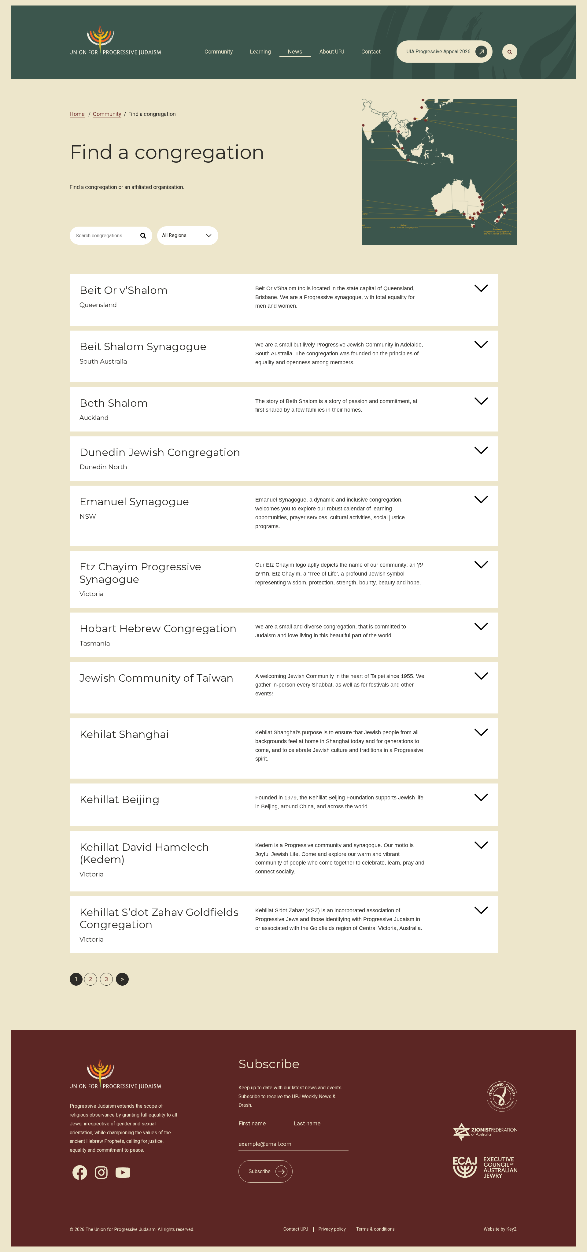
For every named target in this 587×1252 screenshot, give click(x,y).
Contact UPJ (295, 1229)
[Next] (122, 979)
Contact (371, 51)
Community (219, 51)
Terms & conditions (375, 1229)
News (295, 51)
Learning (260, 51)
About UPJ (331, 51)
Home (77, 114)
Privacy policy (332, 1229)
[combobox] (187, 235)
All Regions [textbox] (174, 235)
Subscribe (260, 1171)
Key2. (512, 1229)
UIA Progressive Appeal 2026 (439, 51)
